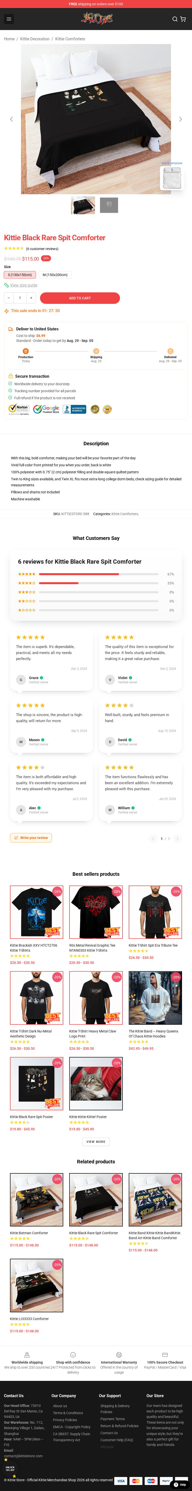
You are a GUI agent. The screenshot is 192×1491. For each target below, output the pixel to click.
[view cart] (183, 19)
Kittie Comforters (70, 39)
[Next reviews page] (177, 838)
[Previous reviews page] (153, 838)
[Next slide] (180, 119)
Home (9, 39)
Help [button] (183, 1484)
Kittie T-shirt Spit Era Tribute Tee (153, 945)
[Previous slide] (11, 119)
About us (60, 1406)
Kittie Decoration (35, 39)
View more (96, 1142)
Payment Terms (112, 1419)
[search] (175, 19)
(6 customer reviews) (42, 249)
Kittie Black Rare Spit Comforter (93, 1233)
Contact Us (109, 1433)
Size (7, 267)
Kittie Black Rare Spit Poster (31, 1117)
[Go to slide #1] (83, 205)
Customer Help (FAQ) (116, 1440)
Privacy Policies (65, 1420)
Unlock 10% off (10, 1468)
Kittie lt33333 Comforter (29, 1319)
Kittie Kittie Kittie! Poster (88, 1117)
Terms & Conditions (68, 1413)
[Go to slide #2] (109, 205)
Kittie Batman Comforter (29, 1233)
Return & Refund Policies (119, 1426)
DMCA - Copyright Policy (71, 1427)
